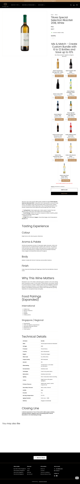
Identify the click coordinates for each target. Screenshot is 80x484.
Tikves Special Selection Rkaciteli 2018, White (70, 114)
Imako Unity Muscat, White (71, 155)
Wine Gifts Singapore (18, 472)
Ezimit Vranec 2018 (57, 94)
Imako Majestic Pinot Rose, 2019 (71, 135)
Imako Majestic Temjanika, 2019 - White (70, 92)
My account (29, 474)
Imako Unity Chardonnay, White (58, 155)
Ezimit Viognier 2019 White (71, 71)
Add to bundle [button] (59, 75)
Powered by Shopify (43, 481)
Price (52, 26)
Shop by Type (15, 5)
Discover (41, 5)
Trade (28, 468)
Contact (43, 470)
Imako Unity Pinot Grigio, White (64, 176)
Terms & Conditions (45, 472)
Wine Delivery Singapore (19, 470)
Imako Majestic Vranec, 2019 (58, 115)
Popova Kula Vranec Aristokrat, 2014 (58, 135)
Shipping (52, 186)
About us (43, 468)
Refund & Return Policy (46, 474)
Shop (28, 470)
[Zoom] (24, 33)
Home (52, 14)
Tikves (56, 14)
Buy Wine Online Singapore (20, 468)
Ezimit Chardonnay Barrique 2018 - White (57, 71)
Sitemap (29, 472)
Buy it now (64, 193)
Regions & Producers (28, 5)
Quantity (53, 35)
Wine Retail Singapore (19, 474)
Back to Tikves (41, 457)
